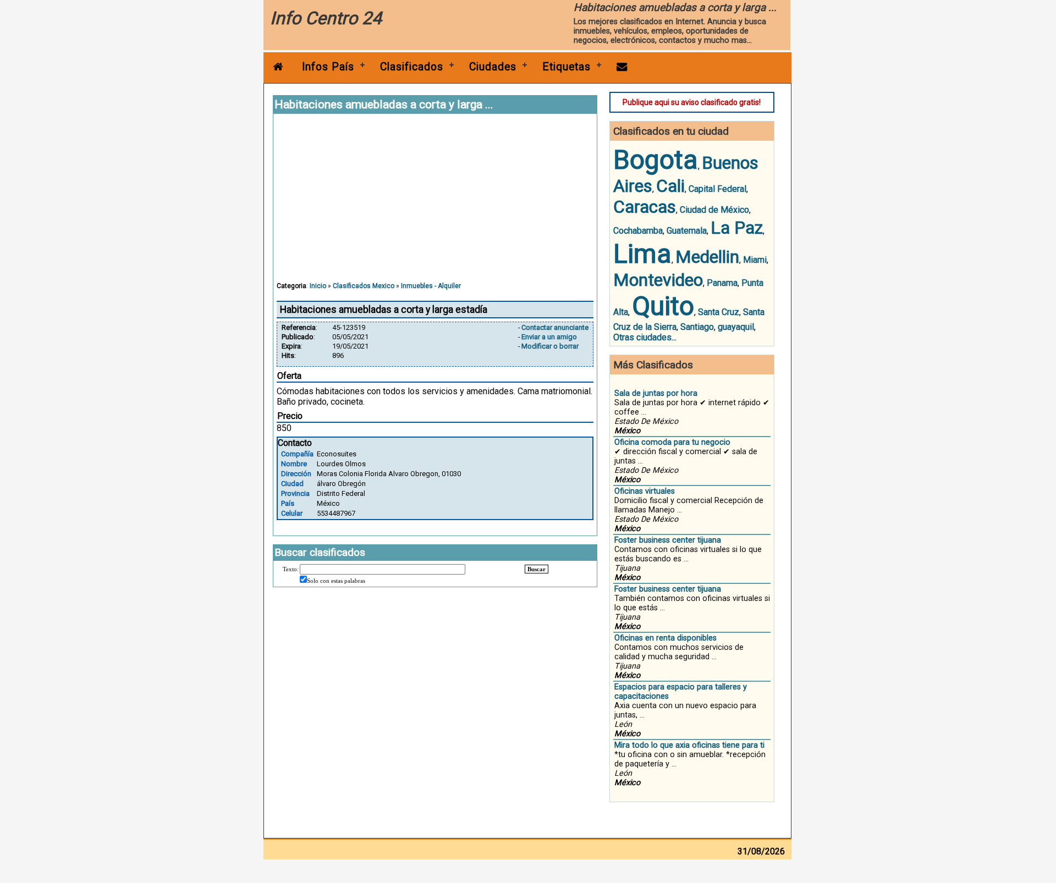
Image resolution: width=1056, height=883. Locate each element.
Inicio (318, 286)
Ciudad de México (714, 210)
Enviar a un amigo (549, 337)
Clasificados (411, 66)
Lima (642, 253)
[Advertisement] (435, 203)
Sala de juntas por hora (655, 393)
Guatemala (687, 230)
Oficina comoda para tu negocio (672, 442)
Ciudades (492, 66)
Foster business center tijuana (667, 540)
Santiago (697, 327)
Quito (663, 306)
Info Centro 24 (326, 18)
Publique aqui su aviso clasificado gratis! (692, 102)
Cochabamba (638, 230)
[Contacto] (622, 66)
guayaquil (736, 327)
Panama (722, 283)
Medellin (707, 256)
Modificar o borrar (550, 346)
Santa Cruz (718, 312)
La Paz (737, 227)
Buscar (536, 569)
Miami (755, 260)
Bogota (655, 159)
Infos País (328, 66)
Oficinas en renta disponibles (665, 638)
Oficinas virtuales (644, 491)
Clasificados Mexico (363, 286)
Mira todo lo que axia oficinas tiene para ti (689, 745)
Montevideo (658, 279)
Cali (670, 185)
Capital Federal (717, 189)
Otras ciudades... (644, 337)
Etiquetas (566, 66)
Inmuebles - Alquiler (431, 286)
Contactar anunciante (554, 327)
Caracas (644, 206)
